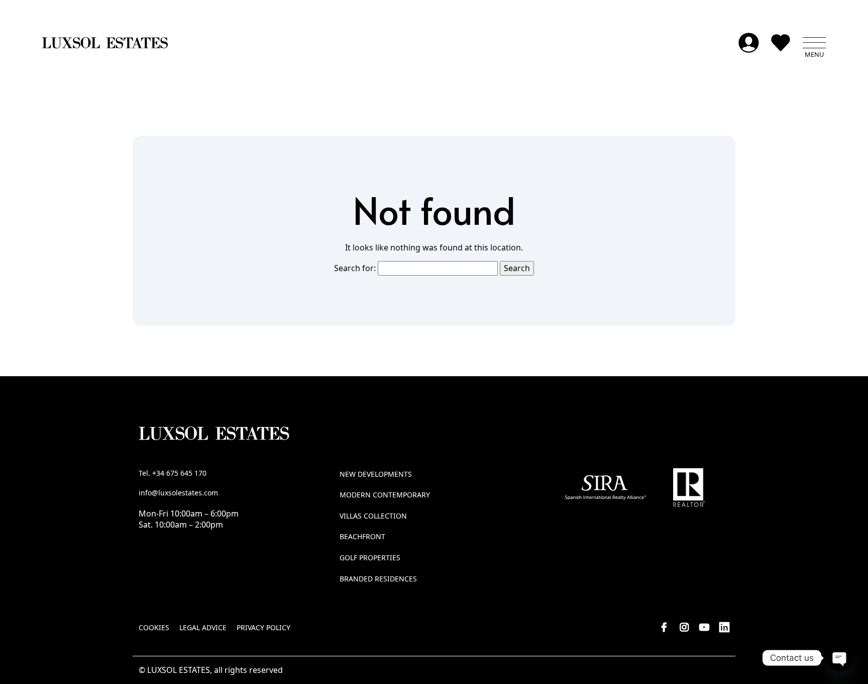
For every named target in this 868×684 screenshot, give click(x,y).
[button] (814, 42)
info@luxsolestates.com (178, 492)
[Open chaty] (839, 657)
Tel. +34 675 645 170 (172, 473)
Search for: (355, 268)
